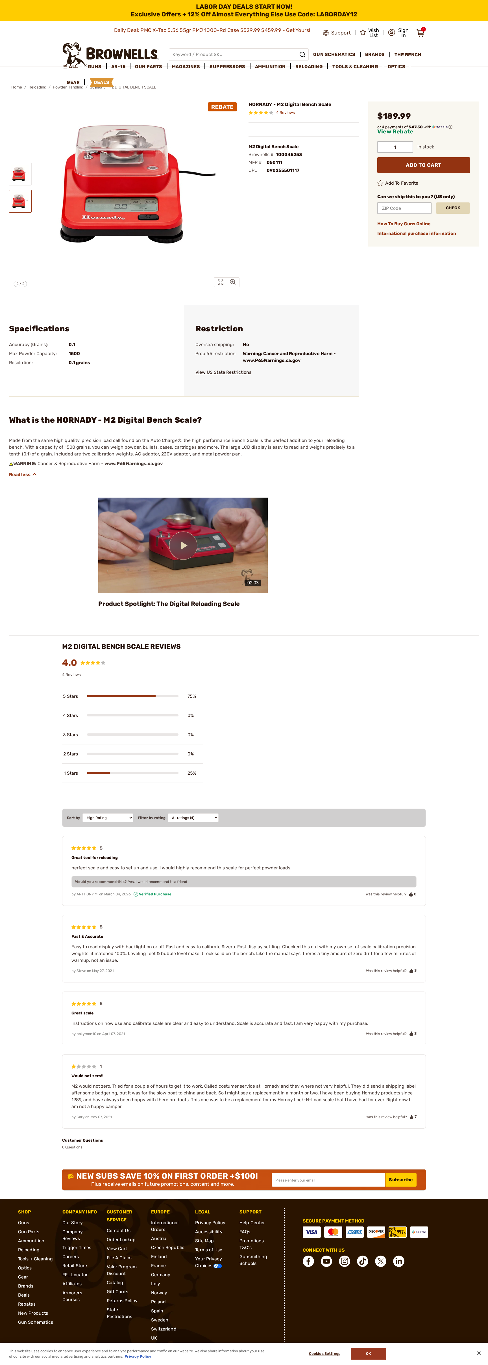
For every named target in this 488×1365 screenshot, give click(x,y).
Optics (25, 1268)
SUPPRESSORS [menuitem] (227, 66)
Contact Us (118, 1230)
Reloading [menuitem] (309, 66)
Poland (158, 1301)
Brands (26, 1286)
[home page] (111, 54)
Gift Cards (117, 1291)
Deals (24, 1295)
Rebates (27, 1304)
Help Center (252, 1222)
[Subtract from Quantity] (383, 147)
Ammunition (31, 1240)
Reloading (37, 87)
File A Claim (119, 1257)
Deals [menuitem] (102, 82)
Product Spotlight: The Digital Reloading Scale (169, 604)
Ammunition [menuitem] (270, 66)
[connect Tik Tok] (362, 1261)
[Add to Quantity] (407, 147)
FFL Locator (75, 1274)
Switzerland (164, 1329)
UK (154, 1338)
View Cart (117, 1248)
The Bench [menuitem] (408, 54)
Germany (161, 1274)
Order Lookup (121, 1239)
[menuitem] (72, 66)
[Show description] (23, 474)
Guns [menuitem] (95, 66)
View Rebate (395, 131)
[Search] (302, 55)
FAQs (244, 1231)
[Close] (479, 1353)
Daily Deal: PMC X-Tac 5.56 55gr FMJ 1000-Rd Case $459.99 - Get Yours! (212, 30)
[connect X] (380, 1261)
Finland (159, 1256)
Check (453, 208)
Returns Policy (122, 1300)
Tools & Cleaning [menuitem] (355, 66)
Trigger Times (76, 1247)
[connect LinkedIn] (398, 1261)
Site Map (204, 1240)
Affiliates (72, 1283)
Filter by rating (151, 818)
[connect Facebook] (308, 1261)
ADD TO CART (423, 165)
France (158, 1265)
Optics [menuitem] (396, 66)
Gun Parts (28, 1231)
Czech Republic (167, 1247)
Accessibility (208, 1231)
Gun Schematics (35, 1322)
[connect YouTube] (326, 1261)
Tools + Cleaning (35, 1259)
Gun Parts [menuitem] (148, 66)
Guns (23, 1222)
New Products (33, 1313)
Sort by (73, 818)
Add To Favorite (402, 183)
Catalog (115, 1282)
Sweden (160, 1320)
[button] (398, 33)
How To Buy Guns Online (404, 223)
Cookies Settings (324, 1354)
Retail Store (74, 1265)
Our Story (72, 1222)
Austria (159, 1238)
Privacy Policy (210, 1222)
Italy (155, 1283)
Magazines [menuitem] (186, 66)
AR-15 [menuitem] (118, 66)
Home (16, 87)
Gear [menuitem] (73, 82)
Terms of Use (208, 1249)
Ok (368, 1354)
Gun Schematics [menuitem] (334, 54)
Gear (23, 1277)
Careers (70, 1256)
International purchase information (416, 233)
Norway (159, 1292)
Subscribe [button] (401, 1179)
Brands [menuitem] (375, 54)
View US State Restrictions (223, 372)
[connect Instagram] (344, 1261)
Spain (157, 1311)
